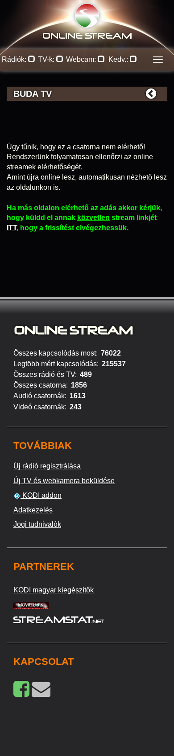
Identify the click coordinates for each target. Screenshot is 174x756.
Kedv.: (119, 59)
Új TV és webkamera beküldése (64, 480)
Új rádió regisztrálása (47, 466)
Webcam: (82, 59)
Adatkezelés (33, 510)
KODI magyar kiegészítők (53, 590)
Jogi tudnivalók (37, 524)
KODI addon (41, 495)
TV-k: (47, 59)
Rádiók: (15, 59)
